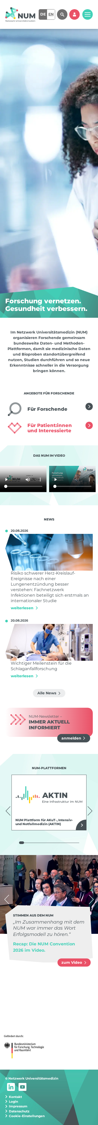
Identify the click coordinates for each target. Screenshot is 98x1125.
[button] (8, 810)
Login (13, 1101)
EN (51, 14)
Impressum (18, 1106)
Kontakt (15, 1097)
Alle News (47, 693)
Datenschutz (19, 1111)
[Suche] (62, 14)
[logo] (20, 14)
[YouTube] (22, 1086)
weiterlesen (89, 406)
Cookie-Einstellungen (27, 1116)
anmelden (71, 738)
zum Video (72, 962)
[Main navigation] (87, 14)
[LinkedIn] (11, 1086)
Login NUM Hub (74, 14)
